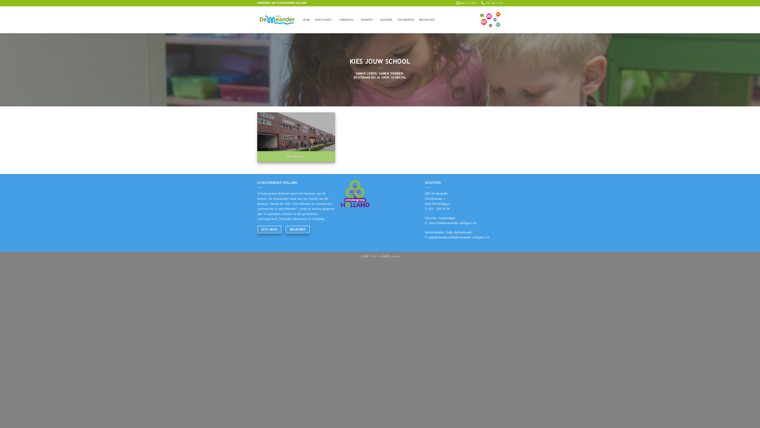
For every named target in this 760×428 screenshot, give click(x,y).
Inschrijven (427, 19)
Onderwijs (346, 19)
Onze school (323, 19)
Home (306, 19)
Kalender (386, 19)
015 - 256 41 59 (438, 209)
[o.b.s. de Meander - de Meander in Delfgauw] (277, 19)
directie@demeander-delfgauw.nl (452, 223)
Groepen (366, 19)
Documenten (405, 19)
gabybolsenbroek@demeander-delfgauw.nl (459, 237)
